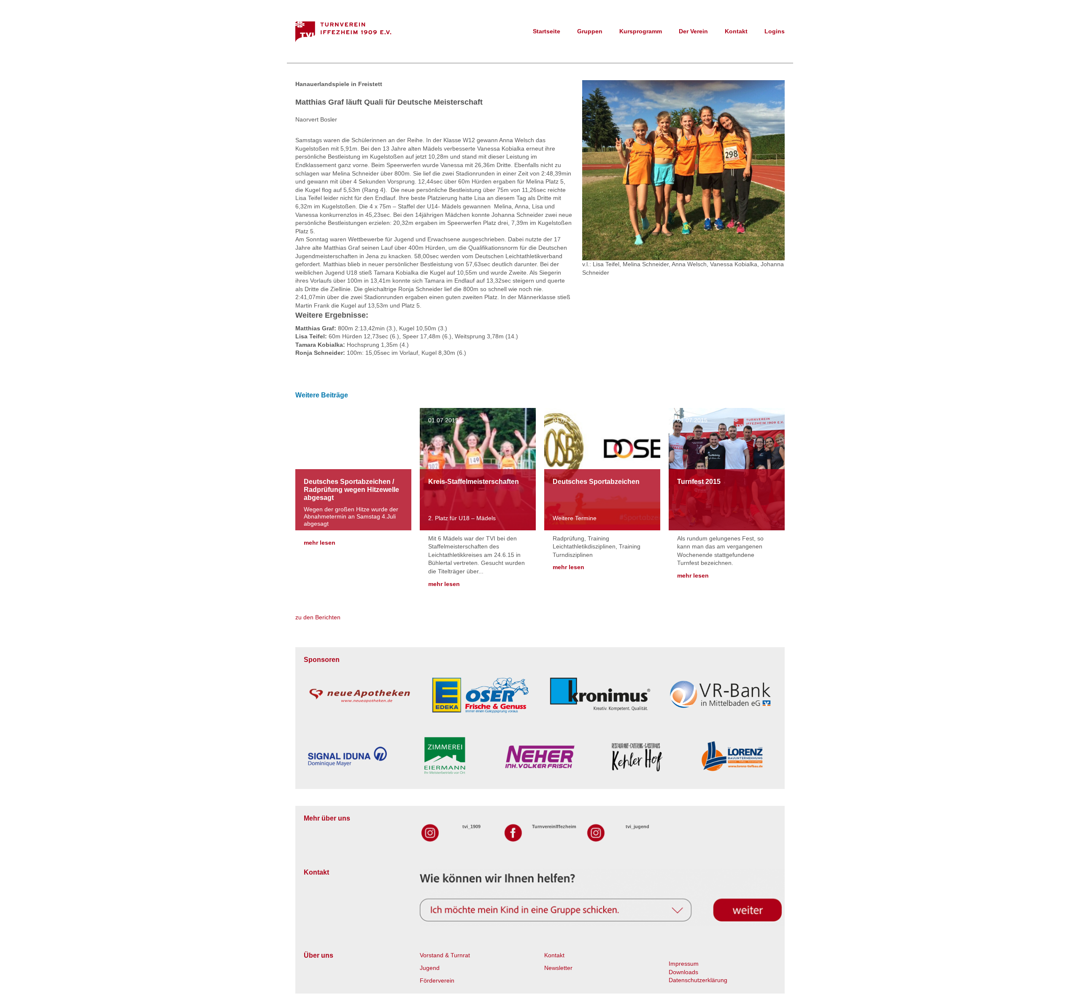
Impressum (684, 963)
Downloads (683, 972)
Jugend (430, 967)
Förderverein (437, 980)
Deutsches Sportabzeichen (596, 481)
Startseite (546, 31)
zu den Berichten (317, 617)
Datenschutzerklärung (698, 980)
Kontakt (736, 31)
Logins (774, 31)
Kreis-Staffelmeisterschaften (473, 481)
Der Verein (693, 31)
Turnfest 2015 (699, 481)
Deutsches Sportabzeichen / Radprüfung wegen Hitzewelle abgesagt (351, 489)
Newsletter (558, 967)
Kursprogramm (640, 31)
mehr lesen (319, 542)
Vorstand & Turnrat (445, 955)
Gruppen (589, 31)
